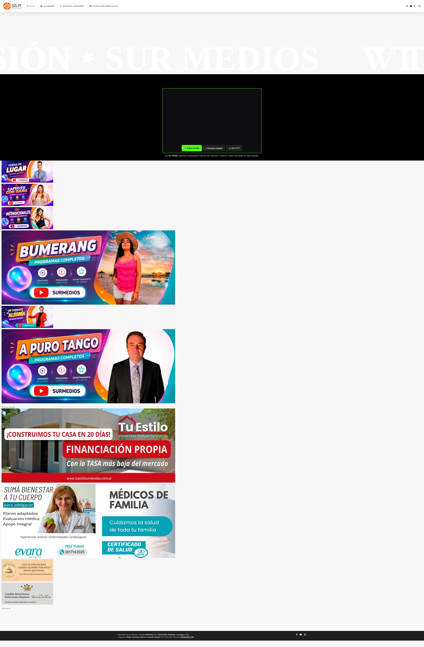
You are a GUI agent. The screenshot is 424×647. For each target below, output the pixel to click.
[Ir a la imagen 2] (5, 407)
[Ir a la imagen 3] (7, 407)
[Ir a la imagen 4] (9, 407)
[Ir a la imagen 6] (14, 407)
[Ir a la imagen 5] (12, 407)
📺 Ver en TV (234, 148)
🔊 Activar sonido (191, 148)
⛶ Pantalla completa (214, 148)
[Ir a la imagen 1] (2, 407)
